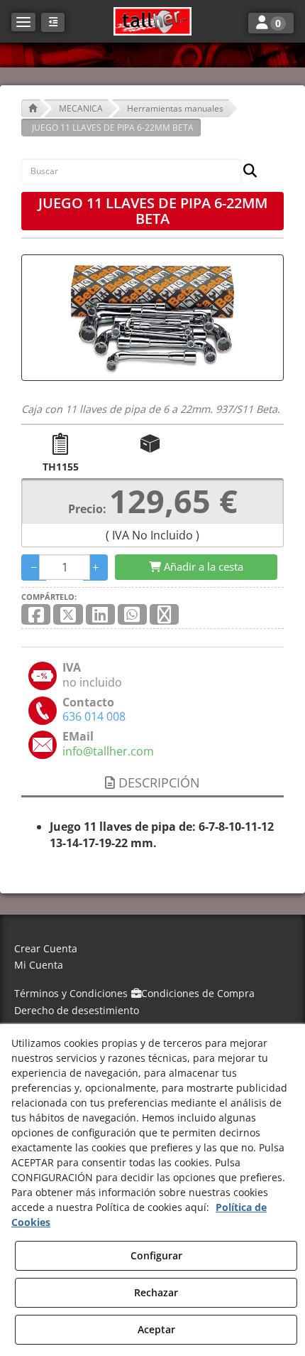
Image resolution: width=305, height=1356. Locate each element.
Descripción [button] (157, 782)
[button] (152, 21)
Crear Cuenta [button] (45, 948)
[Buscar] (245, 171)
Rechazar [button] (156, 1292)
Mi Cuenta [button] (38, 965)
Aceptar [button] (156, 1329)
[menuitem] (152, 949)
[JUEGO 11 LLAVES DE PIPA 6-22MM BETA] (152, 317)
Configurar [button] (156, 1255)
